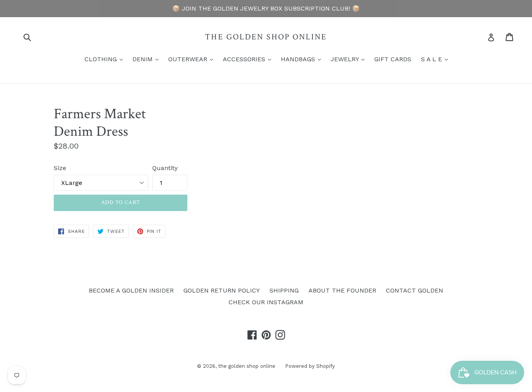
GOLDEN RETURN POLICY (221, 290)
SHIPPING (284, 290)
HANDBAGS (303, 59)
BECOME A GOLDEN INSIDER (131, 290)
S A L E (436, 59)
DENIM (147, 59)
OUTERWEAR (192, 59)
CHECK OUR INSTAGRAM (266, 302)
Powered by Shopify (310, 366)
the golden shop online (266, 37)
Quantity (165, 168)
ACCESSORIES (249, 59)
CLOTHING (106, 59)
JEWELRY (349, 59)
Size (60, 168)
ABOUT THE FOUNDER (342, 290)
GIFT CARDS (392, 59)
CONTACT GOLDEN (414, 290)
